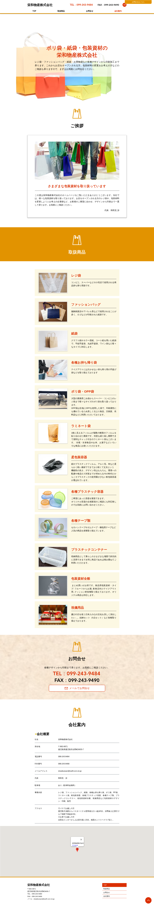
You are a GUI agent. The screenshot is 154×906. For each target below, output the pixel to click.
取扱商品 (106, 889)
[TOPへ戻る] (148, 900)
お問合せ (106, 892)
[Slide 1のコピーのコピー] (74, 96)
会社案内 (106, 896)
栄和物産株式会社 (38, 884)
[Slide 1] (77, 96)
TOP (105, 885)
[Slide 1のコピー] (79, 96)
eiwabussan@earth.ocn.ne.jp (44, 899)
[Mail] (124, 5)
